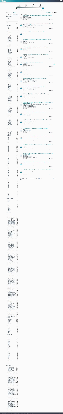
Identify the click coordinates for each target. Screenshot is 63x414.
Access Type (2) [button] (8, 25)
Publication (19, 6)
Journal (26, 6)
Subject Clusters (48, 12)
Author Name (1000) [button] (9, 30)
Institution (40, 6)
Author (33, 6)
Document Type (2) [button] (9, 16)
